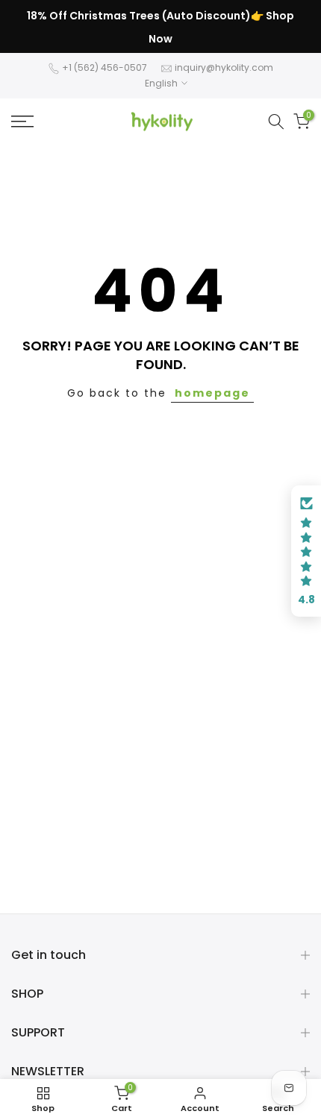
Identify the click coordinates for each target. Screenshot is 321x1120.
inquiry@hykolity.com (224, 67)
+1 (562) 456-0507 (104, 67)
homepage (212, 393)
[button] (306, 551)
